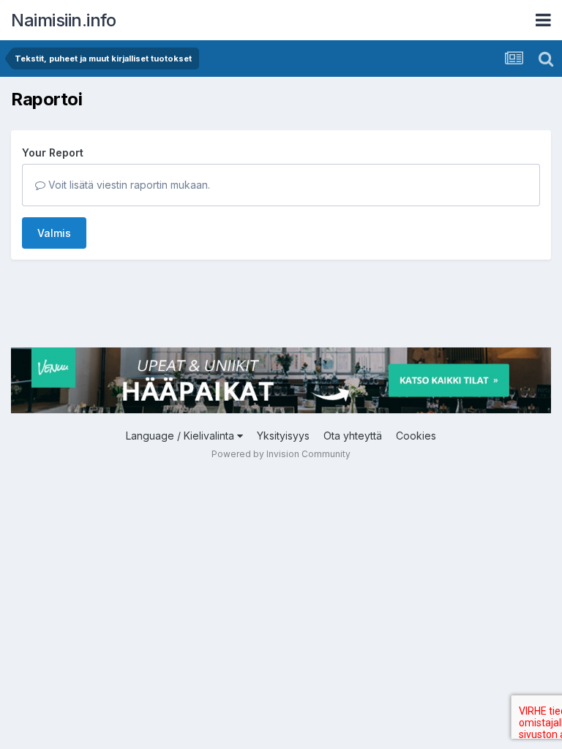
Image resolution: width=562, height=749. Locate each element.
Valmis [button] (54, 233)
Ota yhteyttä (352, 435)
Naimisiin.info (63, 20)
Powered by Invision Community (281, 453)
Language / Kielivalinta (181, 435)
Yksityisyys (283, 435)
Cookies (416, 435)
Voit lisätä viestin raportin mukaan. (127, 184)
